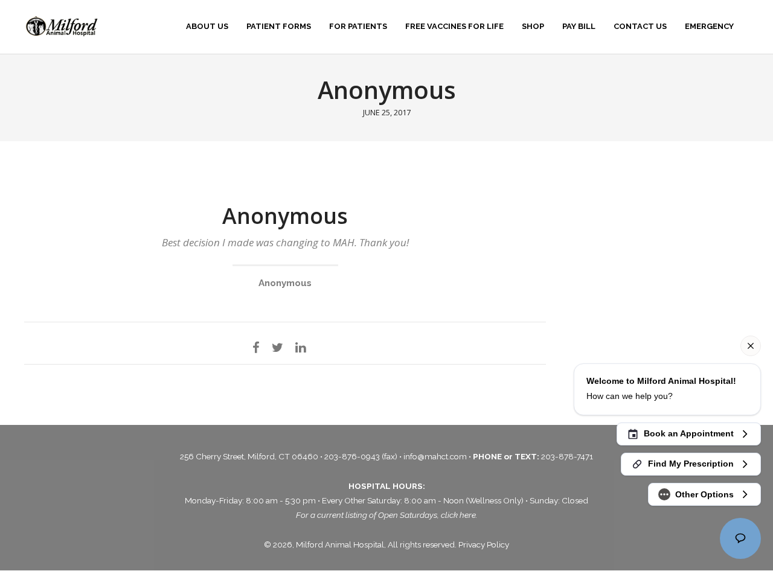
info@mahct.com (436, 456)
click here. (459, 515)
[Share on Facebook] (256, 347)
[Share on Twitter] (277, 347)
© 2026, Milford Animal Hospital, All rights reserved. (361, 544)
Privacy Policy (483, 544)
